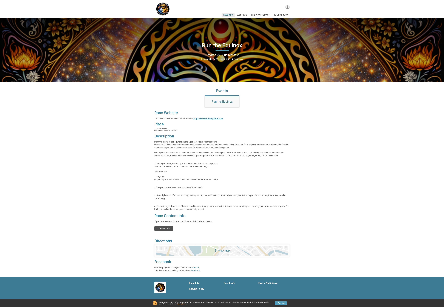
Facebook (194, 267)
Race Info (228, 15)
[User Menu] (287, 7)
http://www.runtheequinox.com (208, 118)
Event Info (242, 15)
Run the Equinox (222, 45)
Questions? (164, 228)
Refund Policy (281, 15)
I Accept (281, 303)
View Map (224, 250)
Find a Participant (260, 15)
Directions (238, 59)
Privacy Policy (181, 304)
